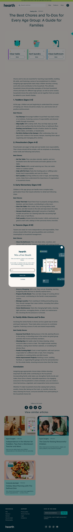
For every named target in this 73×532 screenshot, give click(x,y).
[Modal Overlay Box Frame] (37, 266)
